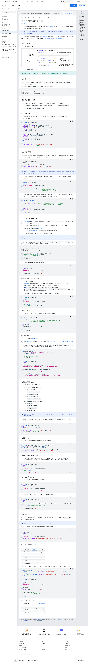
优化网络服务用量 (22, 649)
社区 (42, 1)
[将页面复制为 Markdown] (41, 21)
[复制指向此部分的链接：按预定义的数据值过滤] (35, 382)
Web (43, 647)
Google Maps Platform (32, 17)
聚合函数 (39, 116)
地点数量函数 (44, 36)
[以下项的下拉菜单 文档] (34, 1)
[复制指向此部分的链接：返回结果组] (30, 514)
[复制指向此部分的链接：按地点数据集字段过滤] (38, 218)
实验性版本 (18, 8)
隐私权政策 (24, 660)
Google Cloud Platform (55, 655)
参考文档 (7, 8)
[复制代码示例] (73, 89)
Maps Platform (13, 1)
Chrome (40, 655)
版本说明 (23, 23)
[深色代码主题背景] (70, 89)
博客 (38, 1)
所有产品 (64, 655)
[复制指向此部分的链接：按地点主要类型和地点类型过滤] (40, 278)
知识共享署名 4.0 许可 (39, 619)
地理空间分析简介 (64, 73)
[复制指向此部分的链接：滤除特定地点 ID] (32, 336)
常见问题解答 (21, 643)
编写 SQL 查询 (50, 26)
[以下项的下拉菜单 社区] (44, 1)
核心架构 (40, 228)
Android (43, 643)
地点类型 (27, 283)
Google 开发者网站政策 (23, 620)
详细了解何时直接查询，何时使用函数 (53, 38)
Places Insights (16, 5)
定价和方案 (67, 643)
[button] (8, 33)
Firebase (47, 655)
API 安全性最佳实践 (23, 647)
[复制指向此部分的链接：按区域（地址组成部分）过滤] (39, 455)
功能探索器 (21, 645)
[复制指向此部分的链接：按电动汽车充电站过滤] (35, 477)
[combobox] (66, 1)
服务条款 (67, 649)
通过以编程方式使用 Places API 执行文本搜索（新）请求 (60, 341)
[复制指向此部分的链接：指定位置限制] (32, 152)
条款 (20, 660)
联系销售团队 (82, 5)
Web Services (6, 5)
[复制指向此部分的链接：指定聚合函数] (32, 113)
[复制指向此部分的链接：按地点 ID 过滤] (31, 310)
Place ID (34, 338)
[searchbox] (9, 12)
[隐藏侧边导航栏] (15, 660)
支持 (66, 647)
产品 (23, 1)
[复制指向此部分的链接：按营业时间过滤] (31, 438)
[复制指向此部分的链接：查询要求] (29, 79)
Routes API (28, 196)
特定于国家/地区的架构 (31, 230)
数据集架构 (26, 221)
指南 (2, 8)
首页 (22, 17)
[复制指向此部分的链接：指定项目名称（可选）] (38, 100)
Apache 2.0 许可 (59, 619)
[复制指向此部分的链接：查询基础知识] (32, 43)
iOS (42, 645)
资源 (12, 8)
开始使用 (73, 5)
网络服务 (44, 649)
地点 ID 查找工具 (30, 341)
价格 (28, 1)
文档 (32, 1)
